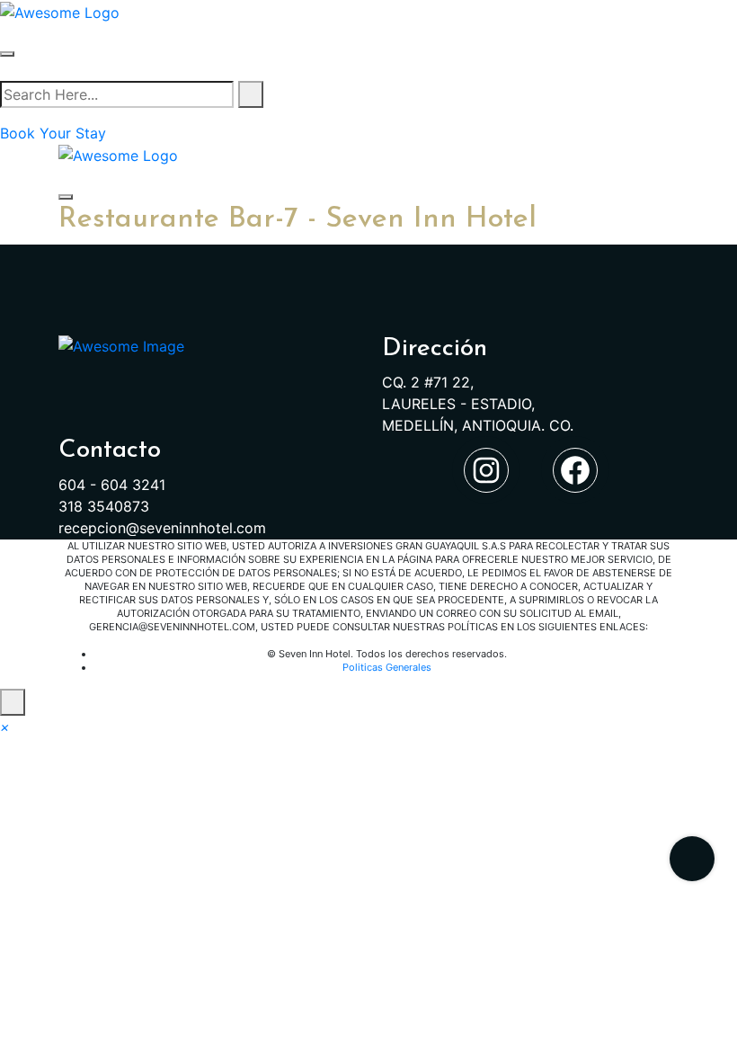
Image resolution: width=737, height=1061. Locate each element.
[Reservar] (692, 858)
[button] (5, 727)
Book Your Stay (53, 133)
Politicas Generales (386, 667)
